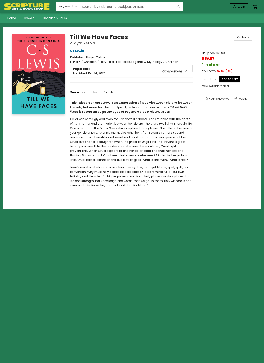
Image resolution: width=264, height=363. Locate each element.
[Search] (179, 6)
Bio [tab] (95, 92)
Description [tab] (78, 92)
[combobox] (68, 6)
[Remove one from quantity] (204, 79)
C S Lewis (77, 51)
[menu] (132, 18)
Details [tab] (108, 92)
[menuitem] (11, 18)
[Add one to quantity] (215, 79)
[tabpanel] (131, 150)
